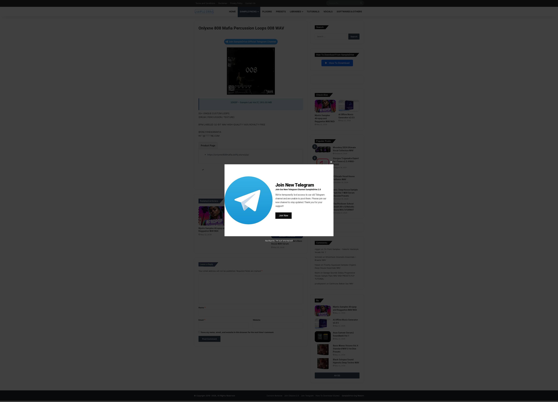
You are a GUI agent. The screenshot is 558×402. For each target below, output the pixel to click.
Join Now (283, 215)
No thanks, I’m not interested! (279, 240)
